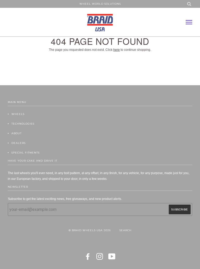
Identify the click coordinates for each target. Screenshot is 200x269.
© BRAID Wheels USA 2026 (90, 230)
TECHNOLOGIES (22, 123)
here (116, 50)
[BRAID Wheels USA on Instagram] (99, 258)
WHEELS (17, 114)
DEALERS (18, 143)
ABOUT (16, 133)
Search (126, 230)
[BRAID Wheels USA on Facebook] (87, 258)
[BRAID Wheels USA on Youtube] (112, 258)
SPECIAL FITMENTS (25, 152)
